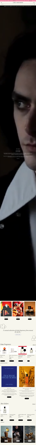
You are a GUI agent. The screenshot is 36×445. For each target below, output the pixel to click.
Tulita (1, 356)
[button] (0, 410)
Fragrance (18, 317)
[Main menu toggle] (1, 2)
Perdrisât (2, 415)
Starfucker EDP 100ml (4, 414)
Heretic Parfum (29, 356)
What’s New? (6, 317)
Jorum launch (27, 389)
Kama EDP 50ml (2, 355)
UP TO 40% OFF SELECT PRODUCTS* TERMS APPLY (15, 0)
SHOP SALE (6, 0)
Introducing (18, 151)
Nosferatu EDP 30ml (12, 414)
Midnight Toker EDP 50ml (31, 414)
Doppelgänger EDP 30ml (30, 355)
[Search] (34, 4)
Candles (30, 317)
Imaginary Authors (20, 416)
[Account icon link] (33, 2)
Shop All (34, 344)
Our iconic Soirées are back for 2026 (9, 389)
